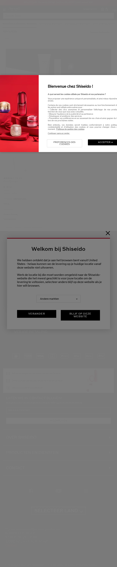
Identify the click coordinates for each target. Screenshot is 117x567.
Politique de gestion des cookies (70, 129)
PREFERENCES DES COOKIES (64, 143)
